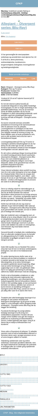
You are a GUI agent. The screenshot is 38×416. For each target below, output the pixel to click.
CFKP (19, 3)
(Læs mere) (5, 33)
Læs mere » (19, 42)
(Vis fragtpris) (10, 36)
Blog (11, 413)
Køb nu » (19, 48)
